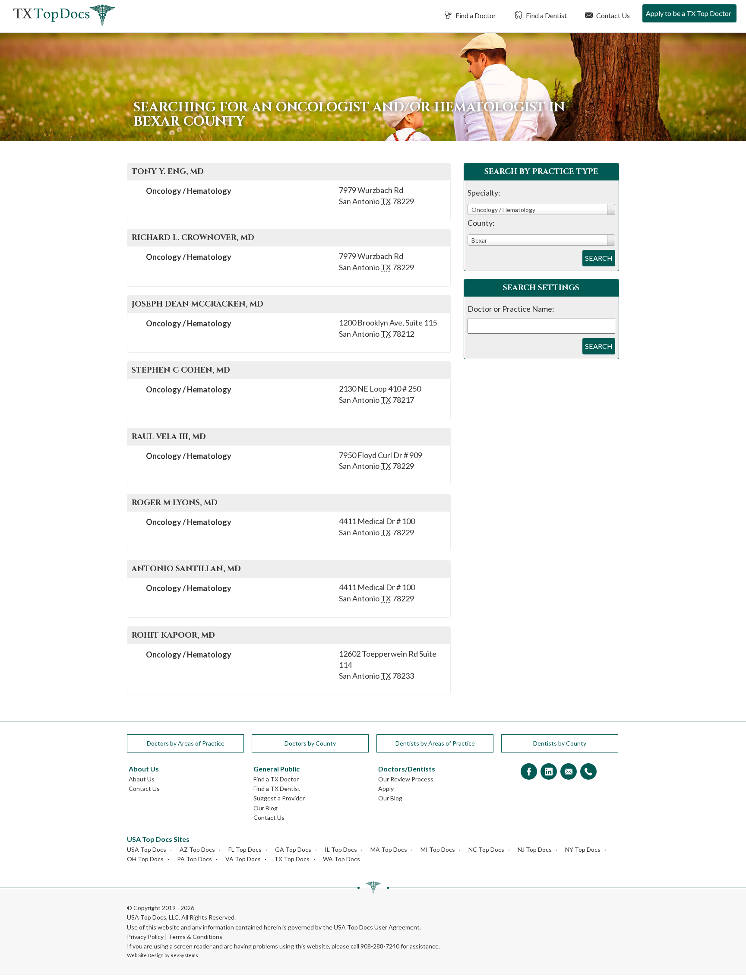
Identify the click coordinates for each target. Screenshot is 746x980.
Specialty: (484, 192)
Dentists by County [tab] (559, 743)
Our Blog (265, 808)
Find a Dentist (546, 15)
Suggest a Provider (279, 798)
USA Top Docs (146, 849)
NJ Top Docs (535, 849)
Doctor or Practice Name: (511, 308)
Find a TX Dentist (276, 788)
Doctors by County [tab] (310, 743)
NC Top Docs (486, 849)
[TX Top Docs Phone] (588, 772)
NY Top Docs (583, 849)
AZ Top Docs (197, 849)
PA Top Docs (194, 859)
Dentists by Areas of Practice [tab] (435, 743)
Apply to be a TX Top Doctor (688, 13)
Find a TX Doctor (276, 779)
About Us (142, 779)
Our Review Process (405, 779)
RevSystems (184, 955)
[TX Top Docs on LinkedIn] (549, 772)
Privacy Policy (145, 936)
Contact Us (612, 15)
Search (599, 258)
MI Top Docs (437, 849)
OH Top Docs (145, 859)
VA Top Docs (243, 859)
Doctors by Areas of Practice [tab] (185, 743)
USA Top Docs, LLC (153, 917)
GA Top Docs (293, 849)
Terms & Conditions (195, 936)
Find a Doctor (475, 15)
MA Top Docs (388, 849)
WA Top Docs (341, 859)
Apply (386, 788)
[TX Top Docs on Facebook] (529, 772)
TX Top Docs (292, 859)
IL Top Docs (341, 849)
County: (481, 223)
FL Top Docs (245, 849)
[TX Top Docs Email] (568, 772)
